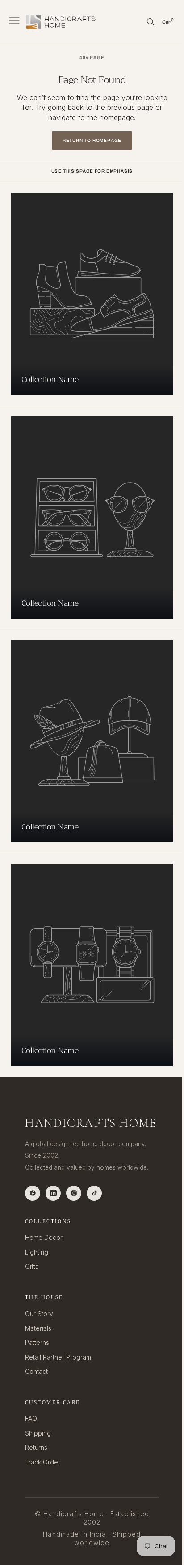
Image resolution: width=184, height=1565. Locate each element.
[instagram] (73, 1193)
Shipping (38, 1433)
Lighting (36, 1252)
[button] (13, 21)
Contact (36, 1371)
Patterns (37, 1342)
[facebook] (32, 1193)
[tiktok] (94, 1193)
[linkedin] (53, 1193)
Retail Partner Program (58, 1357)
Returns (36, 1447)
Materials (38, 1328)
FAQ (31, 1418)
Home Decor (44, 1237)
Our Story (39, 1313)
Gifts (31, 1266)
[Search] (144, 21)
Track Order (42, 1462)
